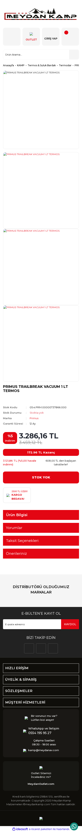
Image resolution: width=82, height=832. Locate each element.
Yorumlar (14, 528)
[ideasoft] (20, 829)
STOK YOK (41, 477)
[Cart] (70, 37)
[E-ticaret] (40, 829)
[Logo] (41, 14)
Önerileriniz (16, 553)
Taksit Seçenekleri (22, 541)
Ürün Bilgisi (16, 515)
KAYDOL (70, 624)
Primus (34, 418)
